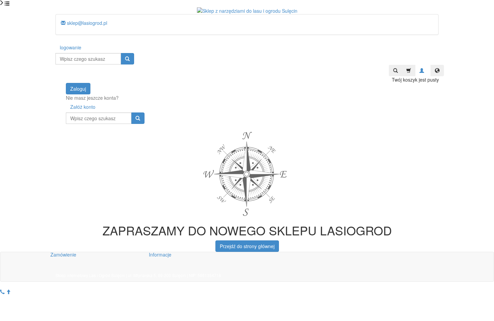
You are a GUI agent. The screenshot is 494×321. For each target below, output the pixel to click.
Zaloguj (78, 88)
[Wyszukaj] (127, 58)
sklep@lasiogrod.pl (86, 22)
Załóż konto (82, 106)
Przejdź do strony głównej (247, 246)
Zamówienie (63, 254)
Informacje (160, 254)
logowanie (70, 47)
